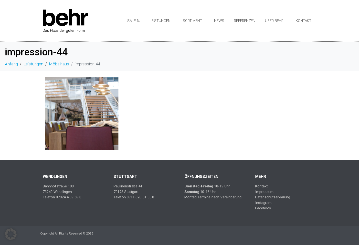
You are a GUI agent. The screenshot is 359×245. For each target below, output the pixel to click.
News (219, 21)
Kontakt (303, 21)
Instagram (263, 203)
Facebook (263, 208)
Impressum (264, 192)
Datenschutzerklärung (272, 197)
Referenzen (244, 21)
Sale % (133, 21)
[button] (10, 234)
